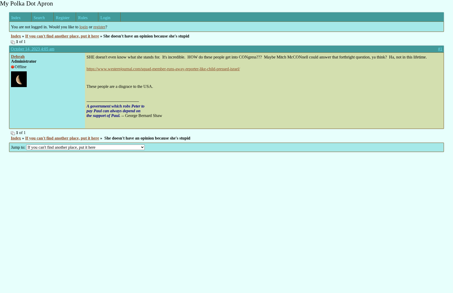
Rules (83, 17)
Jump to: (18, 147)
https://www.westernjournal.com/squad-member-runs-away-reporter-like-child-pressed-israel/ (163, 69)
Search (39, 17)
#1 (440, 49)
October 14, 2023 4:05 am (32, 49)
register (99, 27)
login (83, 27)
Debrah (18, 56)
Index (16, 17)
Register (62, 17)
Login (105, 17)
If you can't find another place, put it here (62, 36)
